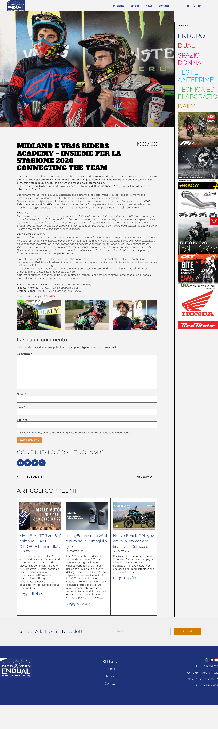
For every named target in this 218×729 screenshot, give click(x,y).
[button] (20, 462)
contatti (164, 5)
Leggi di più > (31, 594)
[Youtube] (199, 5)
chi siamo (118, 5)
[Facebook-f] (206, 660)
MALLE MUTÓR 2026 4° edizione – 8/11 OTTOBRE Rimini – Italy (40, 541)
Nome (21, 394)
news (149, 5)
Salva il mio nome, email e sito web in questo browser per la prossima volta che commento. (75, 432)
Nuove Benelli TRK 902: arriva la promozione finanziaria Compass (134, 541)
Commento (24, 353)
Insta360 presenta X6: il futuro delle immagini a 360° (86, 541)
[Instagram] (193, 5)
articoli (135, 5)
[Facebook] (188, 5)
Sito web (22, 420)
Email (21, 407)
